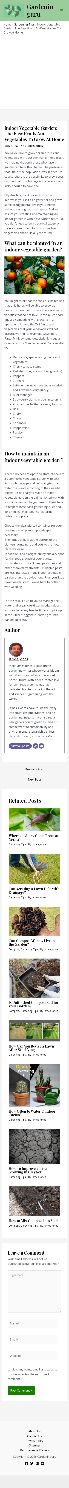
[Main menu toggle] (61, 10)
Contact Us (34, 1436)
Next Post (34, 779)
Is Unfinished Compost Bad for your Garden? (34, 1004)
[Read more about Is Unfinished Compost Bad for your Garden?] (35, 978)
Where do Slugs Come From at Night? (33, 837)
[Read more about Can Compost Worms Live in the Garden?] (35, 921)
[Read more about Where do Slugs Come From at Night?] (35, 819)
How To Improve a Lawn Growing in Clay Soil (28, 1170)
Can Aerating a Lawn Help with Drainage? (34, 890)
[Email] (41, 746)
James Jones (18, 659)
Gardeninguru (40, 10)
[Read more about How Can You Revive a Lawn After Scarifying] (35, 1031)
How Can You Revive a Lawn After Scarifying (31, 1048)
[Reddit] (42, 1463)
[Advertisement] (34, 71)
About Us (34, 1431)
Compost (14, 949)
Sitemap (34, 1445)
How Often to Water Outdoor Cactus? (32, 1113)
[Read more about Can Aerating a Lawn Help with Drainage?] (35, 868)
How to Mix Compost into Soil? (33, 1220)
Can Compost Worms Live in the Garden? (32, 942)
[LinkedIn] (37, 1463)
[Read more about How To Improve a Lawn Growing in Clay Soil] (35, 1146)
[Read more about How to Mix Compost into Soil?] (35, 1201)
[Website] (35, 746)
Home (8, 24)
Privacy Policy (34, 1441)
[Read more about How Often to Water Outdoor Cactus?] (35, 1085)
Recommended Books (34, 1450)
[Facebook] (26, 1463)
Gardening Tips (24, 24)
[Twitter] (31, 1463)
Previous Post (34, 769)
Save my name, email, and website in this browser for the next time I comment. (34, 1374)
